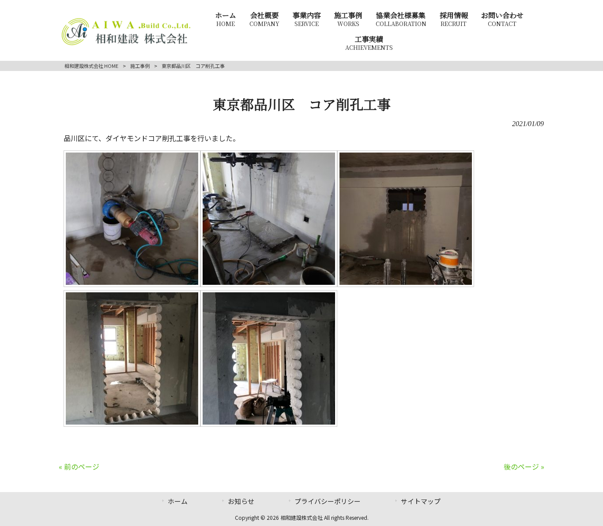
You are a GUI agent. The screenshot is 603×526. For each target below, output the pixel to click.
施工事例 (140, 65)
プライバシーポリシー (327, 501)
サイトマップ (421, 501)
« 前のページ (79, 466)
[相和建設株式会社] (126, 44)
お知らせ (241, 501)
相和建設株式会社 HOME (91, 65)
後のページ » (524, 466)
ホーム (178, 501)
